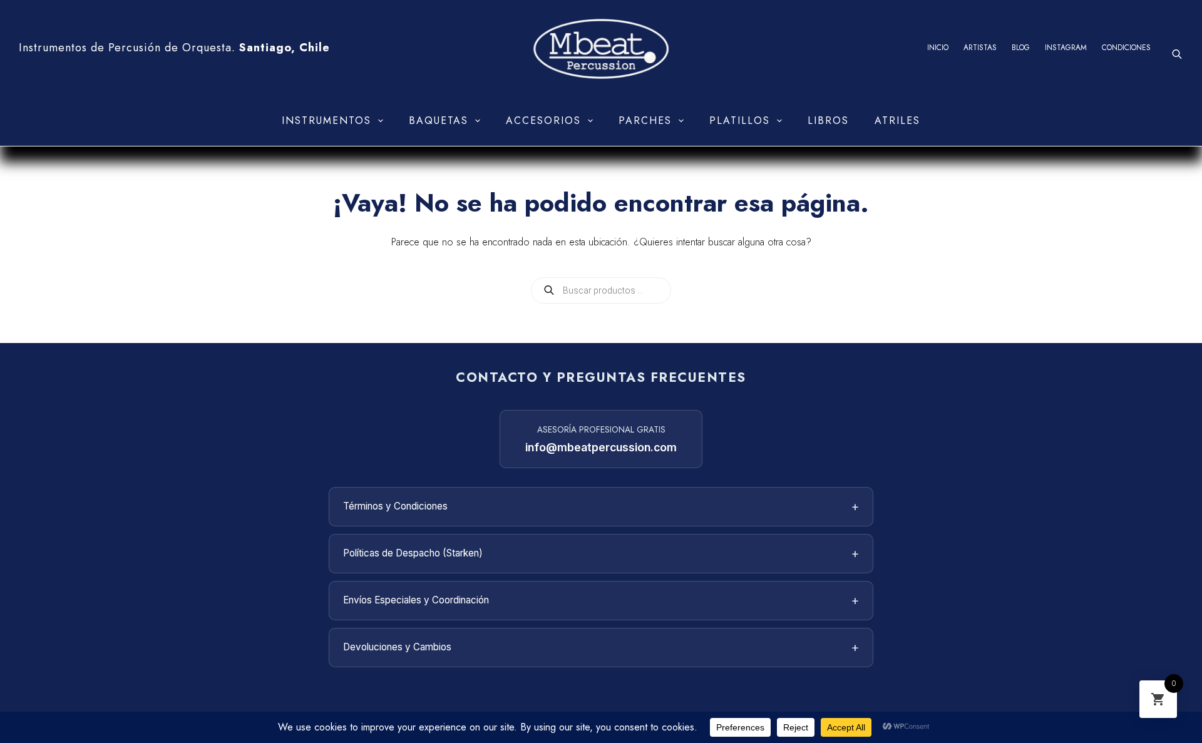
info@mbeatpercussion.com (601, 447)
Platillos (739, 120)
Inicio (937, 47)
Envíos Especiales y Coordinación (601, 600)
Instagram (1066, 47)
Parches (645, 120)
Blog (1021, 47)
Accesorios (543, 120)
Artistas (980, 47)
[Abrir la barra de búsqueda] (1177, 54)
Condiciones (1126, 47)
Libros (828, 120)
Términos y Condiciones (601, 506)
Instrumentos (326, 120)
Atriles (897, 120)
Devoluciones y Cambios (601, 647)
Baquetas (438, 120)
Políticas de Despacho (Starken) (601, 553)
